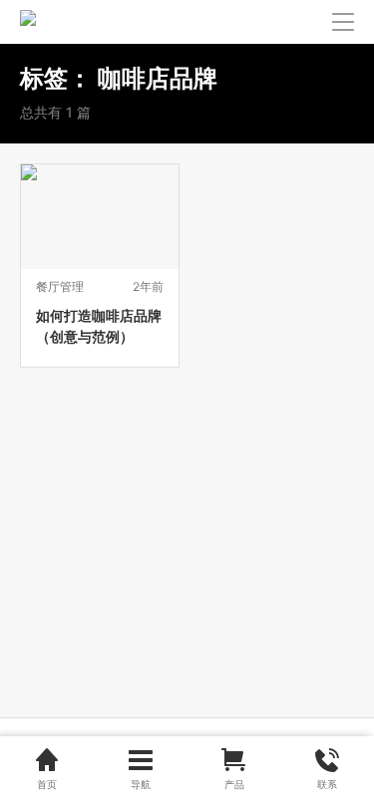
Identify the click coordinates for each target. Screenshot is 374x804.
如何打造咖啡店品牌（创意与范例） (99, 326)
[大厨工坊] (28, 22)
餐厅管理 (60, 286)
